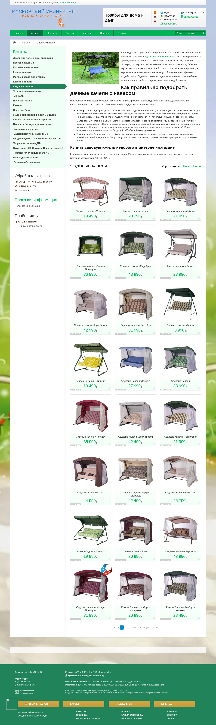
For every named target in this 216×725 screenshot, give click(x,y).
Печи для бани (21, 110)
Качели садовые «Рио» (135, 211)
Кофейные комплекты (26, 67)
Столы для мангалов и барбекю (32, 119)
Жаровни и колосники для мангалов (34, 114)
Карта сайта (105, 672)
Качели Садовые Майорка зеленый (180, 609)
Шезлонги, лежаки (131, 718)
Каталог (35, 33)
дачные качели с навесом (160, 56)
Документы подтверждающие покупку (84, 675)
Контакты (87, 33)
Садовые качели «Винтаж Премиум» (91, 268)
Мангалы (19, 95)
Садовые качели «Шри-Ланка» (90, 325)
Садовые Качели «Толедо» (90, 436)
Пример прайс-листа (30, 226)
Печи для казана (22, 100)
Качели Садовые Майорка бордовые (135, 609)
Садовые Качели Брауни (90, 492)
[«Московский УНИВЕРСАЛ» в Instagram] (155, 17)
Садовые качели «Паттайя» (135, 325)
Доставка (52, 33)
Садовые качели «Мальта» (90, 211)
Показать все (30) (141, 627)
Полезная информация (36, 200)
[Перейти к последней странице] (156, 627)
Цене (186, 166)
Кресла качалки (22, 72)
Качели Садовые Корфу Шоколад (136, 494)
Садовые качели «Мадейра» (135, 266)
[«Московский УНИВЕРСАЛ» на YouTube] (155, 21)
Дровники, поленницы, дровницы (33, 58)
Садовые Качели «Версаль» (180, 551)
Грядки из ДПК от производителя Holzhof (37, 138)
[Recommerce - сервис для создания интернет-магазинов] (17, 693)
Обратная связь (168, 23)
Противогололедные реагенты (31, 152)
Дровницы (82, 715)
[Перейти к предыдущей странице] (118, 627)
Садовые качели (23, 86)
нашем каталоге (67, 2)
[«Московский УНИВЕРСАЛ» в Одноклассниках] (155, 12)
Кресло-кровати (22, 81)
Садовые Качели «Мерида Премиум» (90, 609)
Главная (18, 33)
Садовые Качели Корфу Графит (135, 436)
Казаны (17, 105)
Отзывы (121, 33)
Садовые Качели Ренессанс (180, 492)
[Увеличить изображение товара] (109, 219)
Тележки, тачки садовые (27, 91)
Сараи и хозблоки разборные (31, 133)
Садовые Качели (180, 381)
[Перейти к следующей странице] (153, 627)
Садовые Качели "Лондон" (135, 381)
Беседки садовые (23, 62)
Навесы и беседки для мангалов (32, 124)
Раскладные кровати (25, 157)
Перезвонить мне (190, 16)
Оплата (69, 33)
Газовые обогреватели (27, 162)
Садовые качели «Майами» (181, 211)
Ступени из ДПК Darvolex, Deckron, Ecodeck (38, 148)
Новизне (196, 166)
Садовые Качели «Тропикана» (180, 436)
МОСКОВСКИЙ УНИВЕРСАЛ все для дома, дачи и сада (32, 714)
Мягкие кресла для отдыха (29, 77)
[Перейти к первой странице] (114, 627)
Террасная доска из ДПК (27, 143)
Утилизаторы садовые (27, 129)
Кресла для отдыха (132, 715)
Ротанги (125, 711)
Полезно (104, 33)
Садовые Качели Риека (135, 551)
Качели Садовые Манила (91, 551)
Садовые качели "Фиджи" (91, 381)
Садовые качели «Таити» (180, 325)
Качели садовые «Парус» (180, 266)
